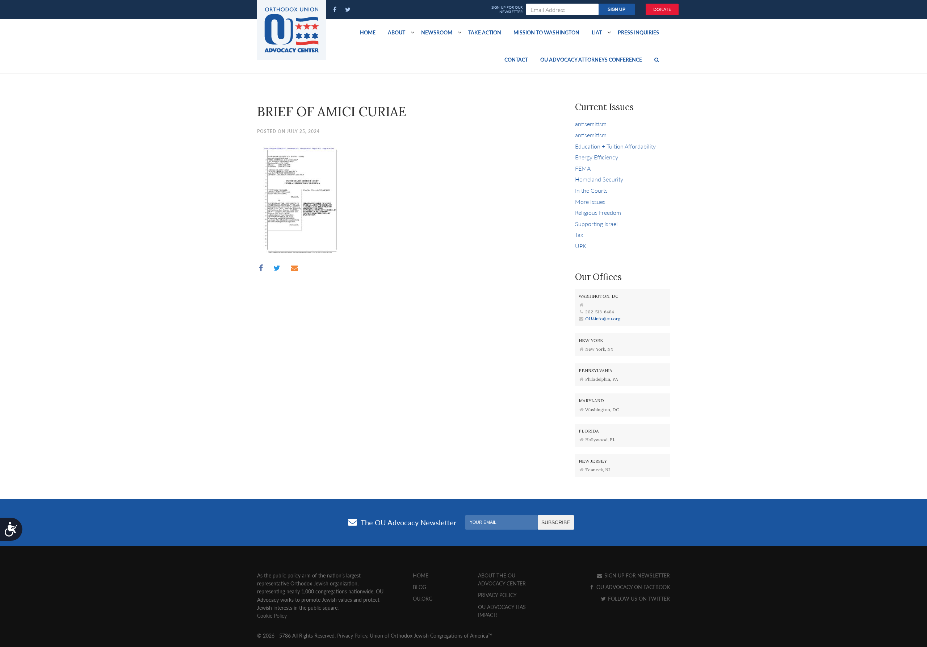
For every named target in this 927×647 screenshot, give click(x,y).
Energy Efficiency (596, 157)
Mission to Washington (546, 32)
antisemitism (591, 124)
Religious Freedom (598, 212)
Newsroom (436, 32)
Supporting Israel (596, 224)
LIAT (597, 32)
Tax (579, 234)
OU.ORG (422, 598)
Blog (419, 586)
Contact (516, 59)
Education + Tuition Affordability (615, 146)
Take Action (484, 32)
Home (368, 32)
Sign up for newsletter (636, 575)
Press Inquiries (638, 32)
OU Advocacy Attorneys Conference (591, 59)
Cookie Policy (272, 615)
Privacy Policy (497, 594)
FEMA (583, 168)
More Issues (590, 201)
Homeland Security (599, 179)
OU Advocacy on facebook (632, 586)
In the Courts (591, 190)
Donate (662, 9)
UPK (580, 246)
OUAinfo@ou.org (603, 318)
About (396, 32)
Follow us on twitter (638, 598)
